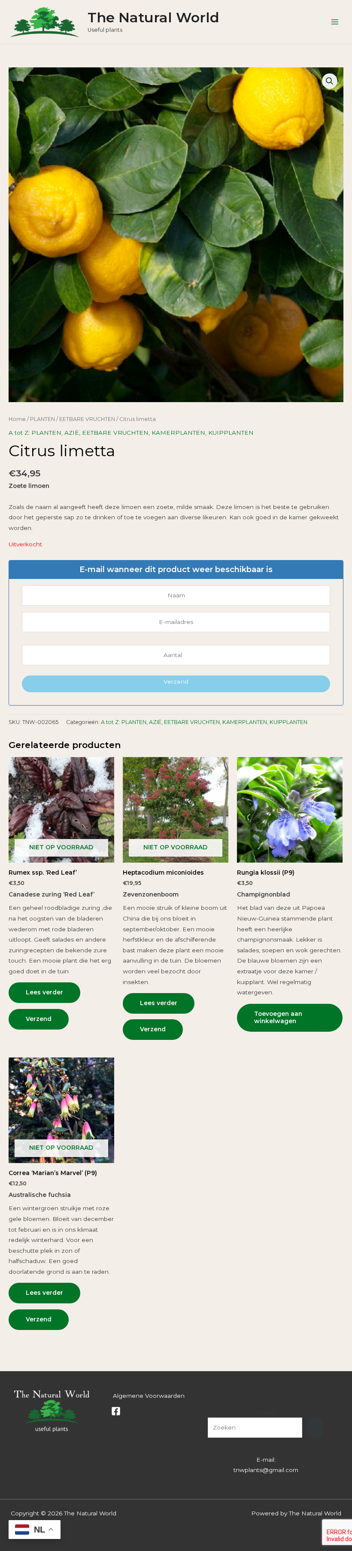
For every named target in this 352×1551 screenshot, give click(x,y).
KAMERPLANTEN (178, 432)
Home (17, 419)
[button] (329, 81)
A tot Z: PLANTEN (35, 432)
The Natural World (153, 17)
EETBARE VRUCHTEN (87, 419)
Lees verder (44, 992)
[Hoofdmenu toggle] (335, 21)
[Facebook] (116, 1411)
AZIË (71, 432)
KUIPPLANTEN (231, 432)
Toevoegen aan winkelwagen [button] (278, 1017)
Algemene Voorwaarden (149, 1395)
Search (265, 1412)
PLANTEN (42, 419)
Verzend (176, 681)
